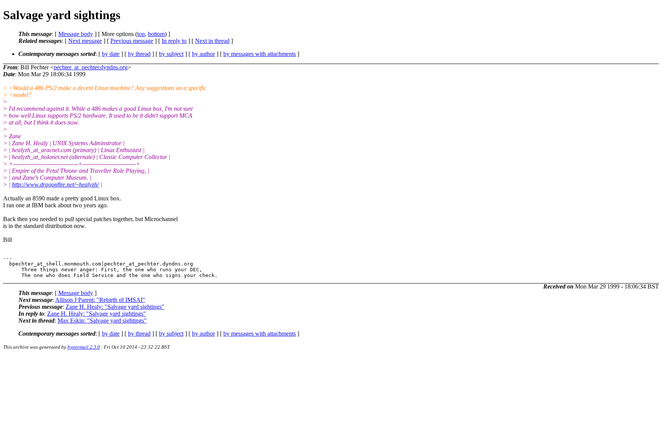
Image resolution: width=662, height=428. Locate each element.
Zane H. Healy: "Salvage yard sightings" (115, 306)
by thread (139, 54)
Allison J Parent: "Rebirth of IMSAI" (100, 300)
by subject (171, 54)
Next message (85, 41)
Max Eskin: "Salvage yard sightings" (102, 320)
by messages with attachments (259, 54)
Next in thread (212, 41)
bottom (156, 34)
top (141, 34)
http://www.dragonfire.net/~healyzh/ (55, 184)
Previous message (131, 41)
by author (203, 54)
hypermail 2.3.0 (83, 347)
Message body (75, 34)
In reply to (174, 41)
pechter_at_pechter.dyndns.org (91, 67)
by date (111, 54)
